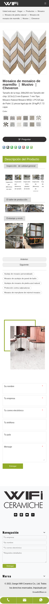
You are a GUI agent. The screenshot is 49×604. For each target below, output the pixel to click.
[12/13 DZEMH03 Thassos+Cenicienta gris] (32, 124)
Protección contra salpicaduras (17, 288)
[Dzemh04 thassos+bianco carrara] (19, 124)
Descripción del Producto (22, 159)
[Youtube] (27, 514)
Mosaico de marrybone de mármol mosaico (22, 292)
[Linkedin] (21, 514)
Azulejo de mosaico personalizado (18, 274)
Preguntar (26, 139)
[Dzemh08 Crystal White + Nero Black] (5, 124)
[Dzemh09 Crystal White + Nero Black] (25, 118)
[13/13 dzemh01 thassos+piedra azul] (38, 124)
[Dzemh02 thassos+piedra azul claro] (25, 124)
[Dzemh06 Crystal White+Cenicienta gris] (32, 118)
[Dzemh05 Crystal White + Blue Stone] (12, 124)
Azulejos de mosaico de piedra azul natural (22, 283)
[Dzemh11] (12, 118)
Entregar (12, 466)
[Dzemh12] (5, 118)
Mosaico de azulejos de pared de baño (20, 278)
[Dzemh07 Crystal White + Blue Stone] (38, 118)
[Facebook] (15, 514)
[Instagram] (32, 514)
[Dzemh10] (19, 118)
